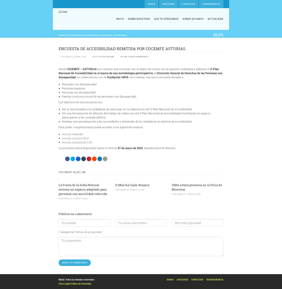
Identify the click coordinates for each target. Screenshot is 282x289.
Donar (151, 4)
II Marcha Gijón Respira (132, 185)
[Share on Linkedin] (99, 159)
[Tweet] (72, 159)
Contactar (188, 4)
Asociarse (168, 4)
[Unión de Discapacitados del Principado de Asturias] (63, 19)
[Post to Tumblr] (83, 159)
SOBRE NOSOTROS (139, 19)
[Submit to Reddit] (94, 159)
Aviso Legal (64, 283)
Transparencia (211, 4)
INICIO (120, 19)
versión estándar (72, 134)
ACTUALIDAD (215, 19)
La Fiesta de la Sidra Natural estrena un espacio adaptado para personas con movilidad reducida (83, 189)
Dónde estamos (193, 19)
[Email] (105, 159)
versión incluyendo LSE (77, 142)
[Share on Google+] (78, 159)
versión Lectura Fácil (75, 138)
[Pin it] (89, 159)
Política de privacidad (88, 232)
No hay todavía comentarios (135, 57)
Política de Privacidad (81, 283)
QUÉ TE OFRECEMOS (166, 19)
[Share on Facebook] (67, 159)
